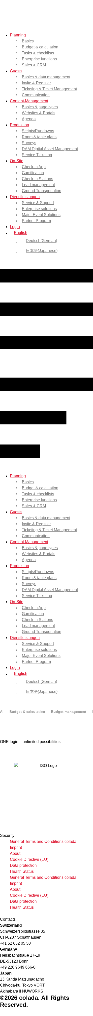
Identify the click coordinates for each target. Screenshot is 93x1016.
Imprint (16, 847)
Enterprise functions (39, 59)
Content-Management (29, 101)
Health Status (22, 871)
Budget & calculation (40, 47)
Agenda (29, 119)
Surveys (29, 143)
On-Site (16, 161)
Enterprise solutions (39, 209)
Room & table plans (39, 137)
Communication (36, 95)
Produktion (19, 125)
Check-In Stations (37, 179)
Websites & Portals (38, 113)
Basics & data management (46, 77)
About (15, 853)
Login (15, 227)
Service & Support (38, 203)
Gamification (33, 173)
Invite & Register (36, 83)
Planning (18, 35)
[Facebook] (2, 753)
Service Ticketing (37, 155)
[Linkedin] (7, 753)
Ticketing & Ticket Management (49, 89)
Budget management (68, 712)
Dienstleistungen (25, 197)
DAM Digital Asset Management (50, 149)
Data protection (23, 865)
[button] (46, 364)
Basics (28, 41)
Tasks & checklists (38, 53)
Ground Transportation (41, 191)
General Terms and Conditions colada (43, 841)
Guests (16, 71)
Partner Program (36, 221)
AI (1, 712)
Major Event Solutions (41, 215)
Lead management (38, 185)
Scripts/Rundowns (38, 131)
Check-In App (34, 167)
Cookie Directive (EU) (29, 859)
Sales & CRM (34, 65)
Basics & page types (40, 107)
